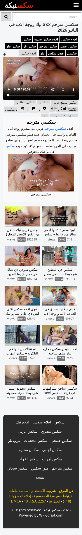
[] (6, 16)
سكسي (72, 53)
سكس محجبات (35, 440)
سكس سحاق (17, 468)
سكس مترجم (48, 46)
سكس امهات (52, 458)
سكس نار (29, 46)
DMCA (16, 501)
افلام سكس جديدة (46, 39)
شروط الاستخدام (43, 490)
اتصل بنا (54, 501)
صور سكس (40, 468)
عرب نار (14, 440)
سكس (27, 39)
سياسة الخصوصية (47, 495)
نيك (42, 53)
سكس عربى (27, 431)
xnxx (40, 477)
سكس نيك (13, 46)
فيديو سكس (56, 53)
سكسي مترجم (55, 128)
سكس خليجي (61, 440)
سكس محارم (28, 449)
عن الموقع (66, 490)
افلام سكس (69, 39)
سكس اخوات (28, 458)
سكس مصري (51, 431)
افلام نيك (22, 422)
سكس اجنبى (68, 46)
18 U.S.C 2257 (35, 501)
